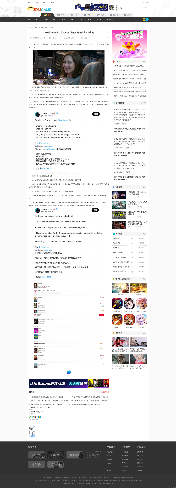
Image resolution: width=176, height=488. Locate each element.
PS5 (108, 467)
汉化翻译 (115, 477)
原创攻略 (110, 459)
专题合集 (125, 467)
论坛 (44, 2)
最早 (33, 436)
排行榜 (124, 470)
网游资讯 (140, 452)
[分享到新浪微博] (36, 417)
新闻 (28, 19)
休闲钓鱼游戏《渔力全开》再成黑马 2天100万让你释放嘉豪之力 (129, 79)
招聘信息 (58, 477)
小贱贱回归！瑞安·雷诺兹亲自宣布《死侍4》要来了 (47, 397)
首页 (38, 27)
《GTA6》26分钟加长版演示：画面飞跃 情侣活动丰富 (130, 70)
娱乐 (46, 19)
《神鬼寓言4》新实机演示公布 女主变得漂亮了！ (128, 87)
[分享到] (39, 417)
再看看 (144, 103)
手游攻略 (125, 459)
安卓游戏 (125, 452)
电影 (46, 27)
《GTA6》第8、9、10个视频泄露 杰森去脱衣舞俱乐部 (129, 83)
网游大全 (140, 463)
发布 (31, 429)
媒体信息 (84, 477)
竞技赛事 (140, 456)
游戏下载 (110, 452)
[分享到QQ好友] (33, 417)
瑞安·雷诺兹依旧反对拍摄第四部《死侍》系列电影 (46, 404)
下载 (80, 19)
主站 (29, 2)
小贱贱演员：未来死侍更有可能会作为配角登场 (86, 404)
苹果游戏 (125, 456)
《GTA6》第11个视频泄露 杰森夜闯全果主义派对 (128, 66)
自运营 (52, 2)
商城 (36, 2)
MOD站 (99, 19)
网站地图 (67, 477)
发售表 (109, 470)
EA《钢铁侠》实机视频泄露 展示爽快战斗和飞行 (128, 74)
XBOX (109, 463)
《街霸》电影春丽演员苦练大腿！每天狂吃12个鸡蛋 (129, 91)
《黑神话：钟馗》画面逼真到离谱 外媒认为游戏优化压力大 (129, 96)
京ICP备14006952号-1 (43, 480)
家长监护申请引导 (95, 477)
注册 (147, 2)
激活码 (139, 470)
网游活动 (140, 459)
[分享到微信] (30, 417)
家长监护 (106, 477)
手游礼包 (125, 463)
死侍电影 (106, 392)
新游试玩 (140, 467)
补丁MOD (110, 456)
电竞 (72, 19)
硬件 (54, 19)
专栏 (37, 19)
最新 (30, 436)
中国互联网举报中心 (127, 477)
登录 (144, 2)
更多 (144, 61)
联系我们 (75, 477)
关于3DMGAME (47, 477)
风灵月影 (110, 19)
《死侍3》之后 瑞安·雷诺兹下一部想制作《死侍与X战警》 (89, 401)
